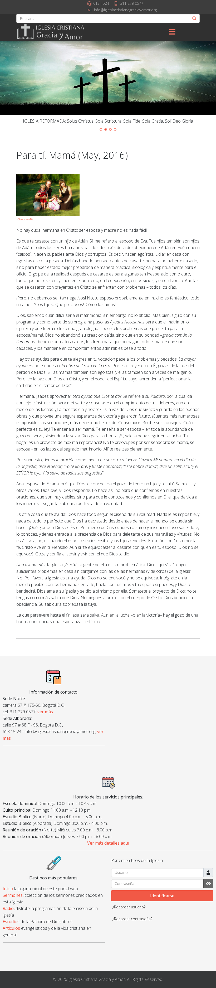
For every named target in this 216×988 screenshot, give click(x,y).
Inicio (8, 889)
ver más (45, 712)
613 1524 (101, 3)
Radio (8, 908)
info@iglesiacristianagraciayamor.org (125, 9)
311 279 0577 (131, 3)
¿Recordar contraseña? (132, 918)
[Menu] (172, 32)
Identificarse (162, 896)
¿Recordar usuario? (128, 906)
